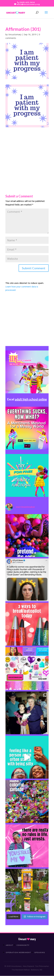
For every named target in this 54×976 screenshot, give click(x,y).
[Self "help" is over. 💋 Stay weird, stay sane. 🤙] (27, 757)
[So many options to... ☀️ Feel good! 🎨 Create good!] (27, 668)
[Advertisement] (27, 154)
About (9, 945)
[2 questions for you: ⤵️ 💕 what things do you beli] (27, 535)
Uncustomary (14, 34)
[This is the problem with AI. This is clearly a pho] (27, 579)
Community (23, 945)
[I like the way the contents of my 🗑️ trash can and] (27, 801)
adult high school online (31, 399)
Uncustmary (27, 939)
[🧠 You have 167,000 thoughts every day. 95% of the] (27, 624)
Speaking (39, 952)
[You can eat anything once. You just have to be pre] (27, 845)
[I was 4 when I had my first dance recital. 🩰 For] (27, 712)
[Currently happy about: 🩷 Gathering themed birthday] (27, 890)
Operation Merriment (18, 952)
